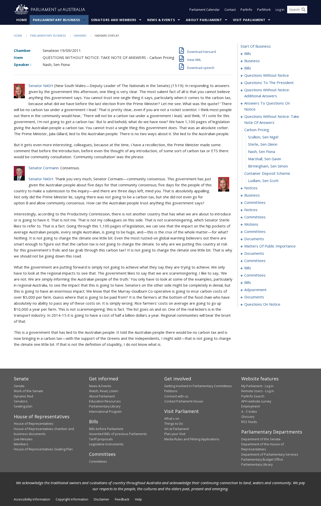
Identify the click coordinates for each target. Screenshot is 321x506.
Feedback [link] (122, 499)
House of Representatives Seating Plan (43, 449)
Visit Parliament (249, 20)
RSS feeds (249, 421)
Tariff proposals (101, 439)
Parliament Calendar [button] (204, 9)
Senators (21, 401)
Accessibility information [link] (32, 499)
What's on (171, 418)
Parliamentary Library (104, 406)
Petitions (171, 391)
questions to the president (269, 82)
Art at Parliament (176, 429)
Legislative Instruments (106, 444)
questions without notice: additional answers (267, 92)
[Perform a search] (303, 9)
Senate (19, 386)
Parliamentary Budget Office (262, 459)
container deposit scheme (267, 173)
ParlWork (264, 9)
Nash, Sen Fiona (261, 151)
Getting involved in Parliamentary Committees (198, 386)
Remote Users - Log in (257, 391)
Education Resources (105, 401)
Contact (230, 9)
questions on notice (262, 304)
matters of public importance (270, 245)
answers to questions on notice (267, 106)
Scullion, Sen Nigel (263, 136)
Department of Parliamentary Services (269, 454)
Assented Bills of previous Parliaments (118, 434)
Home (21, 20)
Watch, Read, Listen (103, 391)
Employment (250, 406)
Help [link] (138, 499)
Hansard (80, 35)
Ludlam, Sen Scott (263, 180)
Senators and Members (113, 20)
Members (21, 444)
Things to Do (173, 423)
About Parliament (204, 20)
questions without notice (266, 75)
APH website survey (256, 401)
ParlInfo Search (252, 396)
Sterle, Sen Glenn (262, 144)
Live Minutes (23, 439)
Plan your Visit (174, 434)
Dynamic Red (23, 396)
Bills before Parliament (106, 429)
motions (251, 224)
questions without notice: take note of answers (271, 119)
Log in (280, 9)
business (252, 60)
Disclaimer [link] (101, 499)
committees (255, 202)
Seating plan (23, 406)
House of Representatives (33, 423)
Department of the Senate (261, 439)
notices (251, 187)
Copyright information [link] (72, 499)
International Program (105, 411)
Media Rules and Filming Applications (191, 439)
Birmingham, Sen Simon (268, 165)
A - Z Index (249, 411)
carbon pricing (256, 129)
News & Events (161, 20)
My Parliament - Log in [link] (257, 386)
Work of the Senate (28, 391)
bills (247, 53)
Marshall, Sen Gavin (264, 158)
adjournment (255, 289)
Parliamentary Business (56, 20)
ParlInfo (246, 9)
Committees (98, 461)
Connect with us (176, 396)
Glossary (247, 416)
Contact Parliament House (183, 401)
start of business (255, 46)
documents (254, 238)
